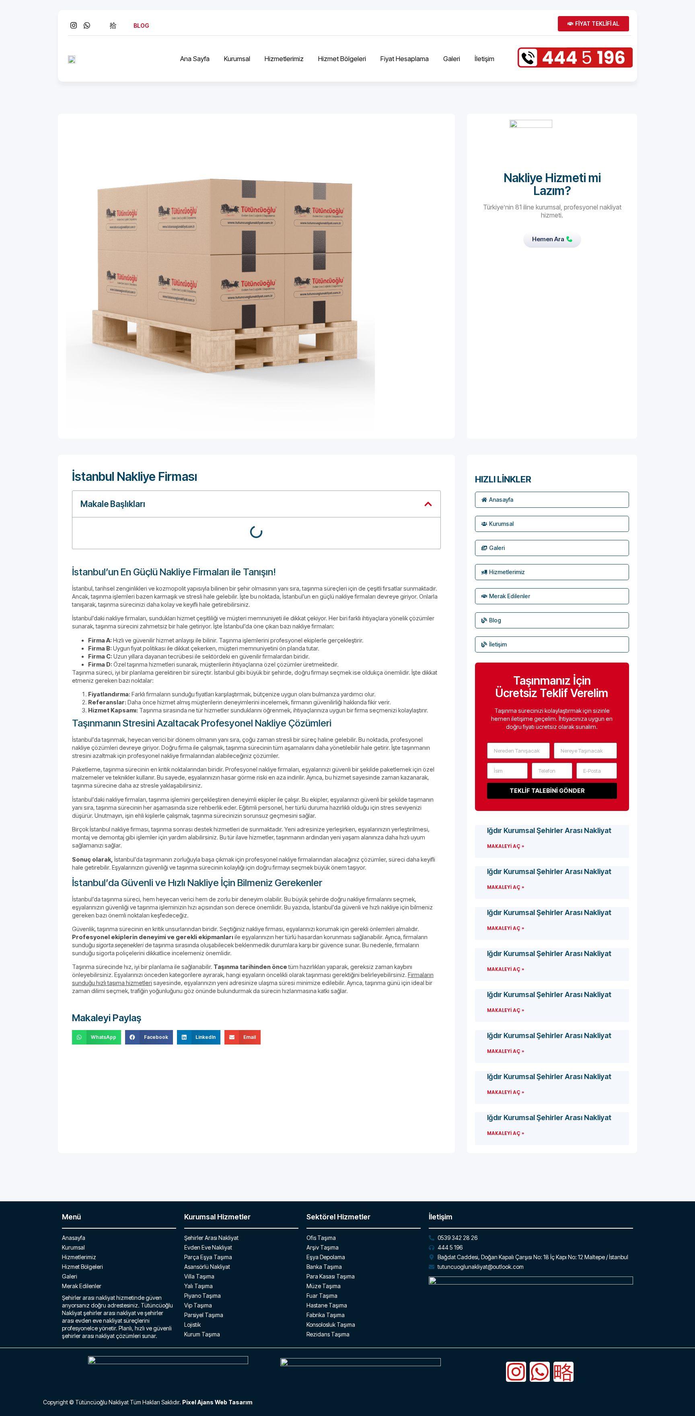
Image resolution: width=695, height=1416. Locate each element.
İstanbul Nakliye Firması (134, 476)
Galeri (451, 59)
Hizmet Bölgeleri (342, 59)
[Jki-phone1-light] (563, 1372)
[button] (428, 504)
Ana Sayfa (195, 59)
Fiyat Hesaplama (404, 59)
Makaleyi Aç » (505, 846)
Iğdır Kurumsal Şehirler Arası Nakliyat (549, 830)
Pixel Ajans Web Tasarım (217, 1402)
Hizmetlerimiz (284, 59)
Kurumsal (237, 59)
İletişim (484, 59)
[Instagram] (516, 1372)
